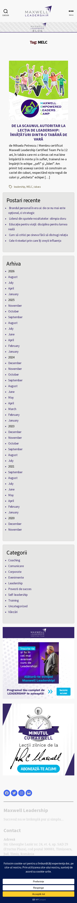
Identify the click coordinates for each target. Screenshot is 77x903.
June (11, 334)
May (11, 397)
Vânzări (13, 612)
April (11, 288)
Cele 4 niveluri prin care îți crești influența (35, 240)
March (12, 409)
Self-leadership (18, 595)
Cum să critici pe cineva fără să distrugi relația (38, 235)
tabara (37, 186)
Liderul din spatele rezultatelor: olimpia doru (37, 218)
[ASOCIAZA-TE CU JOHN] (38, 663)
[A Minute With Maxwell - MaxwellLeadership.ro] (38, 739)
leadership (19, 186)
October (13, 311)
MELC (29, 186)
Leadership (15, 583)
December (14, 363)
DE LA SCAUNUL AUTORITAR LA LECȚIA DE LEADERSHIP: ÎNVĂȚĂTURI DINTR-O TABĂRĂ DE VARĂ (38, 132)
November (15, 305)
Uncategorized (18, 606)
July (10, 282)
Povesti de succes (19, 589)
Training (13, 600)
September (15, 317)
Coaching (14, 560)
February (14, 346)
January (13, 294)
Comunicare (16, 566)
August (12, 277)
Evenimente (16, 577)
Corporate (14, 572)
